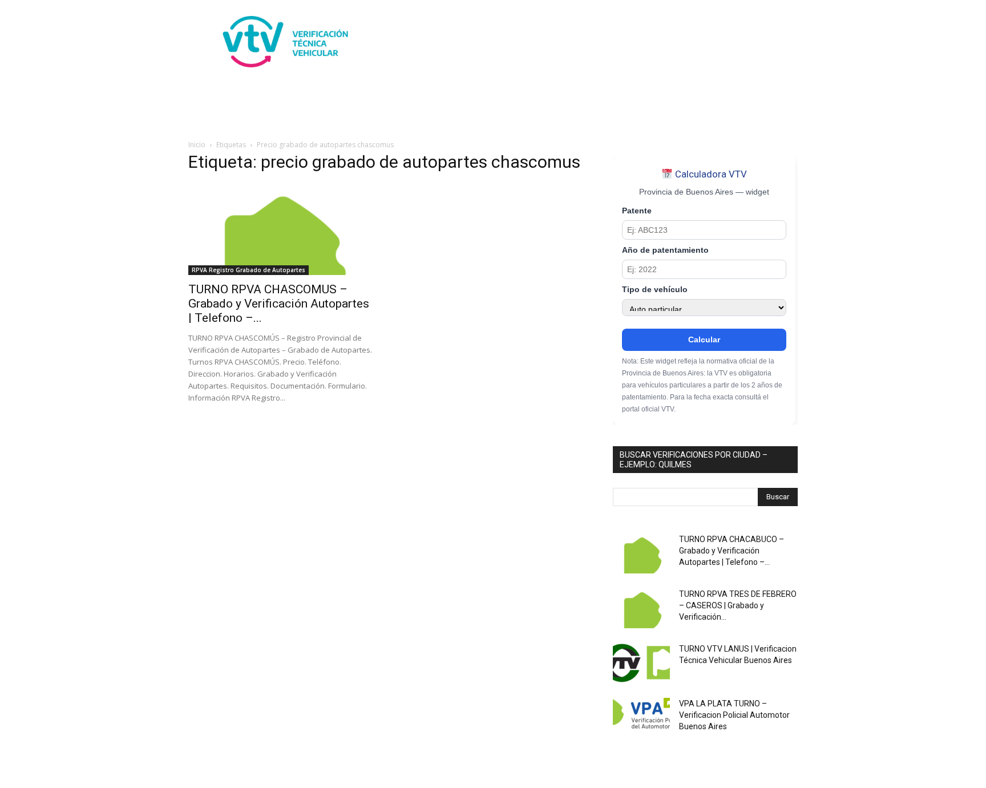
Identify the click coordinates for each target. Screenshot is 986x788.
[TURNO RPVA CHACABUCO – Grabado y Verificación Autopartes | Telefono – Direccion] (641, 553)
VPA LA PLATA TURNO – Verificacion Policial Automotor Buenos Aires (734, 715)
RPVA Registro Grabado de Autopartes (248, 270)
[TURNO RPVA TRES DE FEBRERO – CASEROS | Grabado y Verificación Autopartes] (641, 608)
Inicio (196, 144)
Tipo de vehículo (655, 289)
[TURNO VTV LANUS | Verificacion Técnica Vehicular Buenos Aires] (641, 663)
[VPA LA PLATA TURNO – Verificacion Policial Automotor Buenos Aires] (641, 718)
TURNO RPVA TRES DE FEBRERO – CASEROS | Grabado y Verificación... (738, 605)
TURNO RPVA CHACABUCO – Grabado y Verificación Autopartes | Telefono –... (731, 551)
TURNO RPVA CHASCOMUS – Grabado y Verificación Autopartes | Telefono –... (278, 303)
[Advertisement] (590, 41)
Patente (637, 211)
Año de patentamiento (665, 250)
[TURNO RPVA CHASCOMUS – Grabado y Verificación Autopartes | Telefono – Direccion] (280, 229)
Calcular (704, 339)
